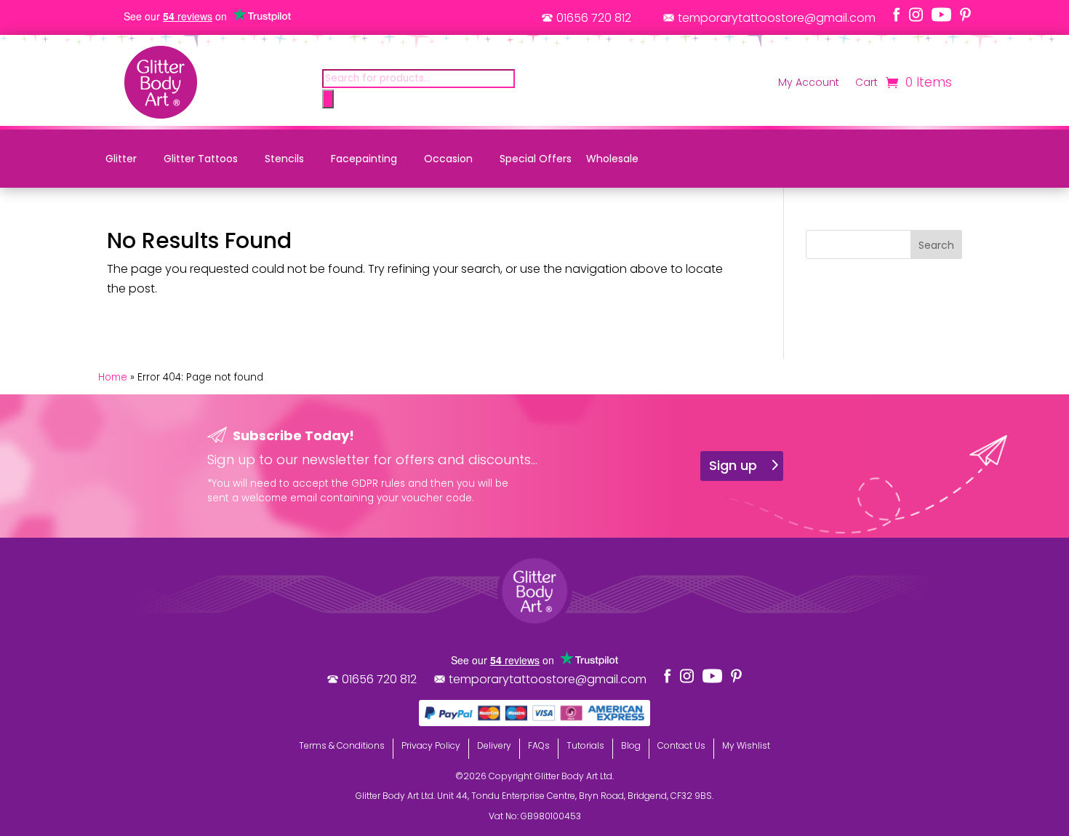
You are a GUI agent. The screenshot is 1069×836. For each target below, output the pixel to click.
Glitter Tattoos (201, 158)
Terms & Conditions (342, 745)
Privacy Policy (430, 745)
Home (112, 377)
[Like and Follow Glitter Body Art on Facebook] (896, 14)
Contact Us (681, 745)
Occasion (448, 158)
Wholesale (612, 158)
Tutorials (585, 745)
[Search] (328, 98)
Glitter (121, 158)
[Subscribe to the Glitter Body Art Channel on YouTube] (941, 14)
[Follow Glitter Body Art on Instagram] (916, 14)
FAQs (539, 745)
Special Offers (536, 158)
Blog (631, 745)
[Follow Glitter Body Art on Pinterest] (965, 14)
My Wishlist (746, 745)
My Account (808, 83)
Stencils (284, 158)
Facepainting (364, 158)
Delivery (494, 745)
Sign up (733, 465)
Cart (866, 83)
